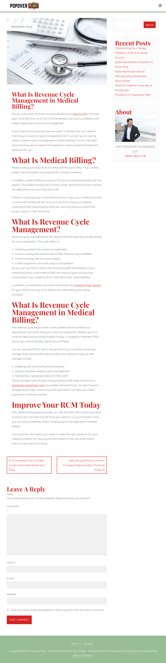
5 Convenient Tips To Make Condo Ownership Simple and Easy (26, 465)
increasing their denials (87, 285)
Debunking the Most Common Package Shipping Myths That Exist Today (84, 465)
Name (11, 562)
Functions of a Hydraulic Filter (133, 94)
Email (11, 578)
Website (11, 594)
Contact (88, 643)
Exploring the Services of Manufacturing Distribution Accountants (131, 76)
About (74, 643)
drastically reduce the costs (28, 385)
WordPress (132, 650)
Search (149, 25)
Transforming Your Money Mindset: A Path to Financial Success (131, 52)
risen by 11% (79, 113)
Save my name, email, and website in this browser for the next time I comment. (57, 610)
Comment (13, 508)
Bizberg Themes (83, 655)
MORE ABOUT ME (135, 156)
